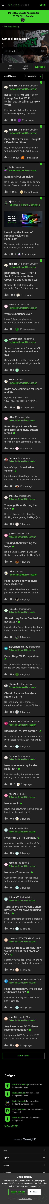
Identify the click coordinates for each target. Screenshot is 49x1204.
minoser (12, 304)
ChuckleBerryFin (16, 683)
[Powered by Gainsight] (25, 1140)
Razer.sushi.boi (19, 1092)
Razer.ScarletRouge (20, 1084)
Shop (5, 1150)
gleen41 (12, 533)
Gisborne (13, 458)
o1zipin (12, 828)
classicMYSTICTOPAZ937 (21, 938)
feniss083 (13, 608)
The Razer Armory (11, 26)
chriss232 (13, 495)
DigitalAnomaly (19, 1101)
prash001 (13, 1017)
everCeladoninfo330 (18, 646)
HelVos (12, 379)
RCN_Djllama (18, 1109)
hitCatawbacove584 (18, 979)
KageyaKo (14, 793)
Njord (11, 201)
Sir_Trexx (13, 756)
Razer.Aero (17, 1117)
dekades (13, 85)
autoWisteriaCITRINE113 (21, 721)
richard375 (14, 897)
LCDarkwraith (15, 338)
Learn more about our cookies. (27, 1186)
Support (6, 1165)
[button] (24, 1198)
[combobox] (24, 51)
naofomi (13, 862)
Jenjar (12, 167)
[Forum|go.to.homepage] (17, 5)
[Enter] (4, 51)
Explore (6, 1158)
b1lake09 (13, 417)
